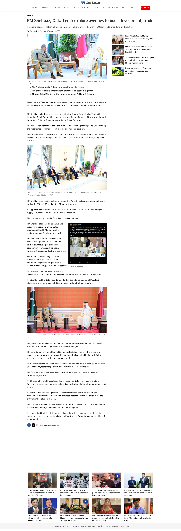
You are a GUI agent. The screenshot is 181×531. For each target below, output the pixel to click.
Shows (134, 8)
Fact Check (99, 8)
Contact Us (106, 526)
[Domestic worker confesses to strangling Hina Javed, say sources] (118, 71)
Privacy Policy (124, 526)
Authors (115, 526)
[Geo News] (90, 2)
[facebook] (29, 425)
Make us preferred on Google (49, 425)
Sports (76, 8)
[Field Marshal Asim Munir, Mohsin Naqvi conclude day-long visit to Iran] (118, 39)
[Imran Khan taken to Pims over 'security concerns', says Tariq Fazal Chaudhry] (118, 50)
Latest (45, 8)
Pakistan (55, 8)
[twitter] (33, 425)
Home (35, 8)
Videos (125, 8)
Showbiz (86, 8)
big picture (112, 8)
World (66, 8)
